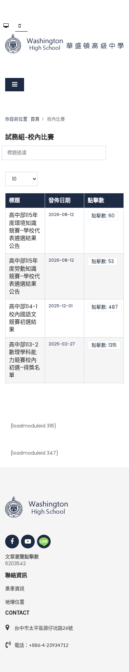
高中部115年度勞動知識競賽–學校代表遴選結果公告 (24, 276)
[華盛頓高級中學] (64, 43)
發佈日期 (60, 200)
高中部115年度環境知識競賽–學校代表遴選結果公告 (24, 230)
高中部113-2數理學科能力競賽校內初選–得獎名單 (24, 360)
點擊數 (96, 200)
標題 (14, 200)
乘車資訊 (14, 588)
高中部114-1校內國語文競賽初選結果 (23, 318)
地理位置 (14, 602)
